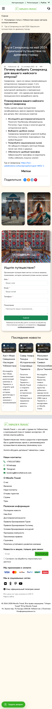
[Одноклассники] (28, 179)
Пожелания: (9, 305)
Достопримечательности (14, 518)
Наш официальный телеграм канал (23, 589)
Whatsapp (11, 465)
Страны (7, 497)
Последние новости (12, 510)
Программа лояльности (14, 533)
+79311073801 (13, 461)
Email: (7, 288)
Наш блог (8, 514)
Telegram (11, 469)
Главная (5, 16)
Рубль (43, 2)
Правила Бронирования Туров (17, 521)
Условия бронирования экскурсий (18, 529)
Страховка (8, 540)
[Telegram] (32, 179)
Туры (6, 501)
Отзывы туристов (11, 493)
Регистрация (32, 2)
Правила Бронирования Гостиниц (18, 525)
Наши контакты (10, 490)
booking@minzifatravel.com (19, 473)
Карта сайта (9, 596)
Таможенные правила (13, 536)
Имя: (6, 279)
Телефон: (8, 296)
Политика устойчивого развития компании (22, 544)
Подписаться (42, 553)
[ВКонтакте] (25, 179)
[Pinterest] (35, 179)
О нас (6, 482)
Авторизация (18, 2)
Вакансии (8, 486)
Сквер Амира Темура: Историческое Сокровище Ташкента (27, 362)
